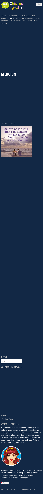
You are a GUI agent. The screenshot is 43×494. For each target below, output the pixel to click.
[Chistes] (12, 9)
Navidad (14, 16)
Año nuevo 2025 (24, 16)
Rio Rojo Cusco (7, 419)
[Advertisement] (21, 48)
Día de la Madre (27, 18)
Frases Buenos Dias (17, 21)
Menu (39, 4)
